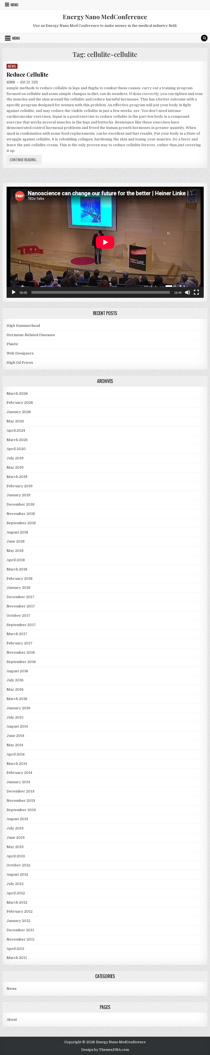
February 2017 (20, 643)
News (12, 66)
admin (11, 82)
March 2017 (17, 634)
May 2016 (15, 689)
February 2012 (20, 911)
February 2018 (20, 578)
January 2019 (18, 495)
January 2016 (18, 708)
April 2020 (16, 449)
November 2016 (21, 652)
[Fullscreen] (196, 292)
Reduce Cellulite (27, 74)
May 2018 (15, 551)
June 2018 (16, 541)
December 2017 (20, 597)
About (12, 1019)
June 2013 (16, 837)
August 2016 (17, 671)
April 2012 (16, 893)
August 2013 (17, 819)
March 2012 (17, 902)
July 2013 (15, 828)
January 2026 (19, 412)
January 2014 (18, 782)
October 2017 (18, 615)
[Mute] (187, 292)
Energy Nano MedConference (105, 17)
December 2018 (20, 504)
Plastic (12, 344)
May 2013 (15, 847)
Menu (14, 4)
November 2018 (21, 514)
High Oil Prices (20, 363)
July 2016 (15, 680)
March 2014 (17, 764)
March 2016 (17, 699)
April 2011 (15, 949)
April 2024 (16, 430)
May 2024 (15, 421)
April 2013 (16, 856)
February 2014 (19, 773)
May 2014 (15, 745)
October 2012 (18, 865)
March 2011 (17, 958)
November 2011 (20, 939)
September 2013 (21, 810)
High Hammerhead (23, 326)
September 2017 (21, 625)
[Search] (204, 38)
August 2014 (17, 726)
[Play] (13, 292)
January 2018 (18, 588)
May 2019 (15, 467)
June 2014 (15, 736)
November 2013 (21, 801)
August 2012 (17, 874)
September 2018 (21, 523)
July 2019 (15, 458)
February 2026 (20, 402)
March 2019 (17, 477)
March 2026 (17, 393)
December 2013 (20, 791)
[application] (105, 242)
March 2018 (17, 569)
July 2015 (15, 717)
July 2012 (15, 884)
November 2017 (21, 606)
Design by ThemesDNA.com (105, 1050)
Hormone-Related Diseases (31, 335)
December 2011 (20, 930)
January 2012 (18, 921)
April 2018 (16, 560)
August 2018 (17, 532)
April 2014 (16, 754)
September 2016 (21, 662)
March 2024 (17, 440)
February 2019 (20, 486)
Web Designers (20, 353)
